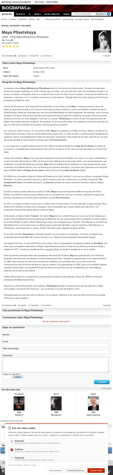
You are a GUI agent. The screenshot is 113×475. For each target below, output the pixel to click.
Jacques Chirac (52, 249)
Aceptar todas (96, 470)
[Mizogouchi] (56, 403)
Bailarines (26, 26)
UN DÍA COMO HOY (52, 14)
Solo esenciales (55, 470)
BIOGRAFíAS (15, 26)
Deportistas (22, 19)
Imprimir (24, 56)
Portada (5, 26)
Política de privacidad (15, 465)
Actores (4, 19)
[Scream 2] (19, 403)
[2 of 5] (7, 46)
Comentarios (10, 56)
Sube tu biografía (97, 19)
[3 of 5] (10, 46)
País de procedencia (53, 19)
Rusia (52, 68)
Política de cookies (30, 465)
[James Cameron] (93, 403)
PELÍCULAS (20, 14)
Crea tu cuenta (52, 2)
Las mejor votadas (82, 19)
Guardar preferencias (75, 470)
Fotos (9, 40)
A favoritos (35, 56)
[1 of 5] (3, 46)
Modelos (32, 19)
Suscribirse (47, 56)
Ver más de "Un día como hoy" (11, 421)
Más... (39, 19)
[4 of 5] (14, 46)
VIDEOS (66, 14)
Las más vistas (67, 19)
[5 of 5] (17, 46)
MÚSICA (37, 14)
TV (30, 14)
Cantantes (12, 19)
